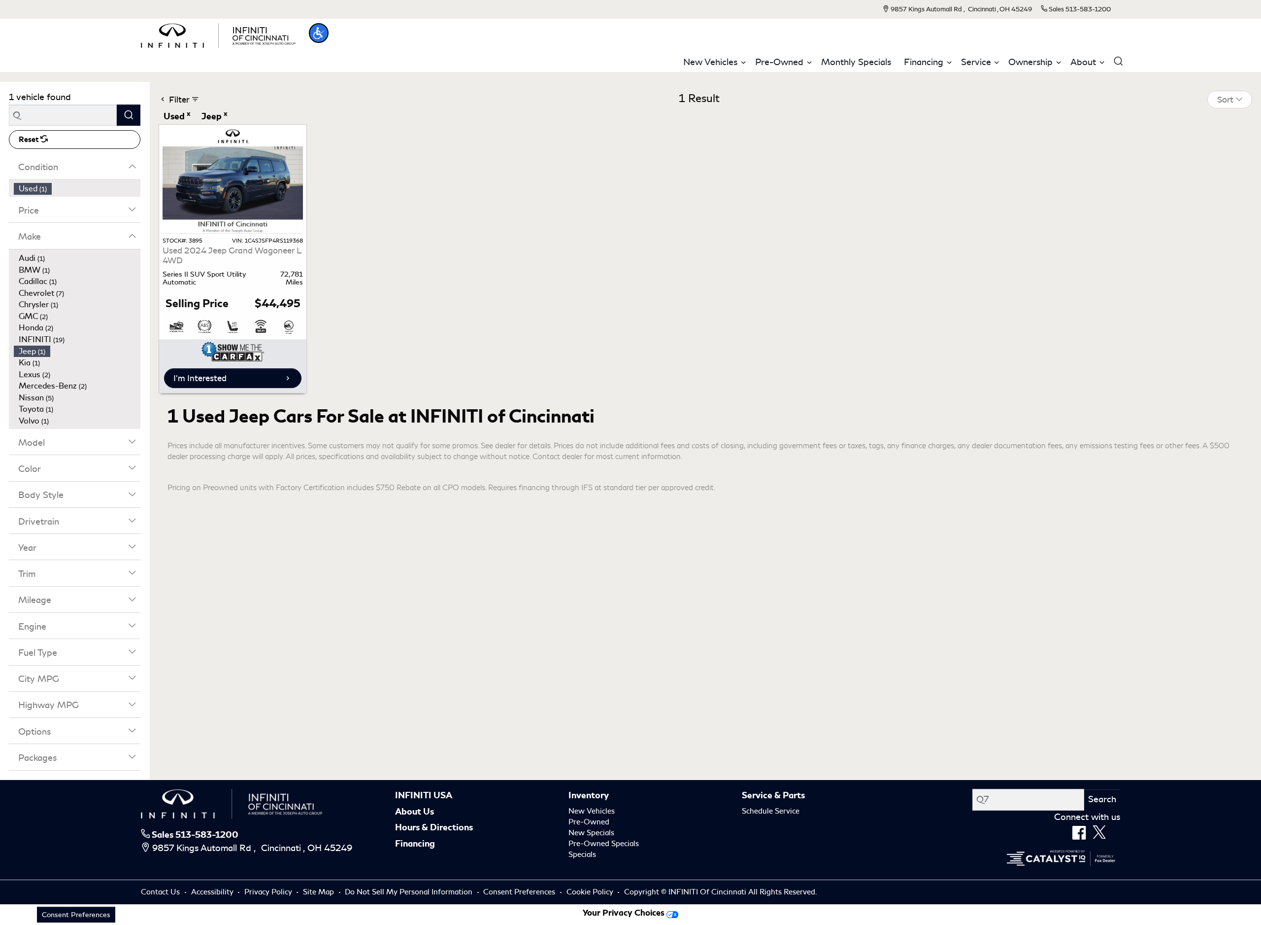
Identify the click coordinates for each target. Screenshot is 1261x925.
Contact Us (161, 892)
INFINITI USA (423, 795)
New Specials (591, 832)
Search (1102, 799)
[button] (319, 33)
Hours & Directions (434, 827)
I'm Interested (200, 378)
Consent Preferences (519, 892)
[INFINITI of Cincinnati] (218, 34)
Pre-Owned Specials (603, 843)
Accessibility (213, 892)
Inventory (588, 795)
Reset (29, 139)
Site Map (319, 892)
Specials (582, 854)
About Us (414, 812)
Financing (415, 844)
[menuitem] (77, 189)
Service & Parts (773, 795)
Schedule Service (770, 811)
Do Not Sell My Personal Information (409, 892)
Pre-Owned (588, 822)
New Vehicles (591, 811)
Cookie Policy (590, 892)
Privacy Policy (269, 892)
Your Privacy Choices (624, 913)
